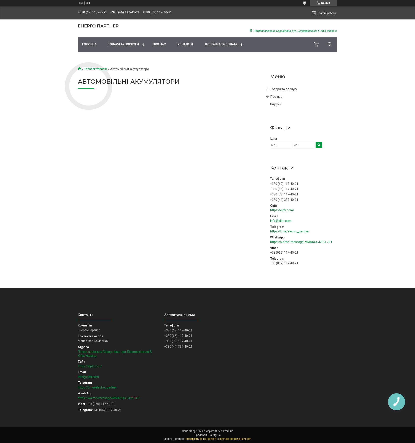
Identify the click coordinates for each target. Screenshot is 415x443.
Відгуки (275, 104)
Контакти (185, 44)
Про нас (159, 44)
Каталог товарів (95, 69)
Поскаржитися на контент (200, 438)
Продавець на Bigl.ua (208, 435)
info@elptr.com (280, 220)
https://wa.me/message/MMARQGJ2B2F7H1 (301, 242)
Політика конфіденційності (234, 438)
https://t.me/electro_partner (289, 231)
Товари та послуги (123, 44)
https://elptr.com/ (282, 210)
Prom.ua (228, 431)
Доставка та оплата (221, 44)
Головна (89, 44)
